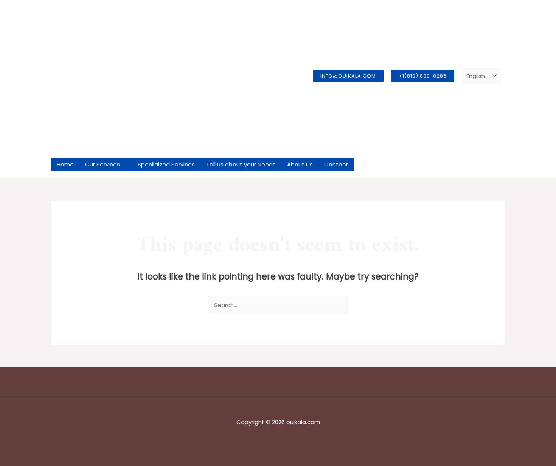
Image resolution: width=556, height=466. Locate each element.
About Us (300, 164)
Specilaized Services (166, 164)
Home (65, 164)
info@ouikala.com (348, 75)
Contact (336, 164)
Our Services (102, 164)
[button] (422, 76)
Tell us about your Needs (241, 164)
